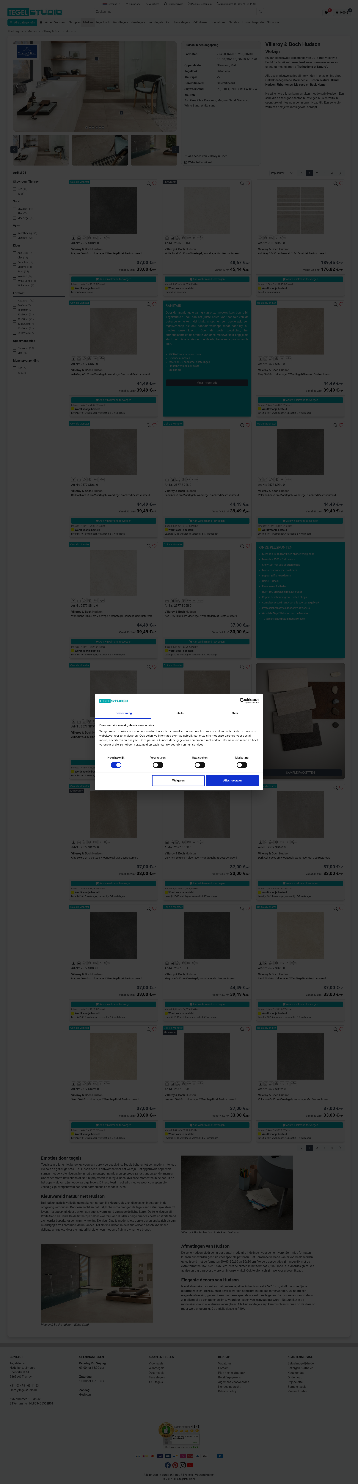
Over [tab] (235, 713)
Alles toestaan (232, 780)
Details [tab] (179, 713)
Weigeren (178, 780)
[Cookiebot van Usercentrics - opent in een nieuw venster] (242, 701)
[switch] (158, 765)
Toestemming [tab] (123, 713)
